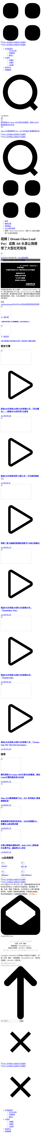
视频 (37, 304)
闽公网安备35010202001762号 (28, 950)
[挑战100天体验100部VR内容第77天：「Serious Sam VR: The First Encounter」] (20, 690)
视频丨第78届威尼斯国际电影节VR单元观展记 (20, 543)
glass (8, 304)
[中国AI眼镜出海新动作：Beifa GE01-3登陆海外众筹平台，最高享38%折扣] (20, 835)
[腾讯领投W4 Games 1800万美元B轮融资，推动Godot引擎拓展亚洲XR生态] (20, 120)
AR (2, 304)
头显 (25, 304)
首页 (6, 221)
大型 (21, 304)
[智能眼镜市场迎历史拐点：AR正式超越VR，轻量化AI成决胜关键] (20, 812)
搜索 (21, 1021)
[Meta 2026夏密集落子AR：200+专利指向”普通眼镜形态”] (20, 129)
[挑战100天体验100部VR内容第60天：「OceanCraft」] (20, 623)
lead (11, 304)
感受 (28, 304)
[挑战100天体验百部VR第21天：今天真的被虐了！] (20, 424)
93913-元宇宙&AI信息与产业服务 (20, 941)
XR (2, 118)
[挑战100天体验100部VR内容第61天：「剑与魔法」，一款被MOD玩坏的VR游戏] (20, 357)
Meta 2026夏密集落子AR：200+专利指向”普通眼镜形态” (20, 131)
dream (5, 304)
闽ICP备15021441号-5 (10, 950)
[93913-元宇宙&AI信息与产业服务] (13, 42)
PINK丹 (3, 258)
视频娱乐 (8, 226)
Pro (19, 304)
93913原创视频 (10, 228)
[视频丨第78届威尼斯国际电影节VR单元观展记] (20, 492)
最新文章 (8, 223)
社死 (34, 304)
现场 (31, 304)
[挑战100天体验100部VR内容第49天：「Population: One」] (20, 556)
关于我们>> (33, 894)
